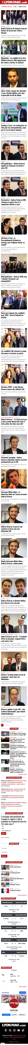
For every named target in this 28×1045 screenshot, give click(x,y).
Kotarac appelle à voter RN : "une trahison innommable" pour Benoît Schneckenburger (13, 711)
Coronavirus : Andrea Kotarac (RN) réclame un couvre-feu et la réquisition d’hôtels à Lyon (13, 202)
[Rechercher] (25, 2)
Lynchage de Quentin (15, 890)
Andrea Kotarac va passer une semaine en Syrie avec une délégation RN (11, 528)
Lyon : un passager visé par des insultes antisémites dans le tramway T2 (13, 790)
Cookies (2, 1043)
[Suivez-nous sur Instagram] (14, 1031)
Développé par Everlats (14, 1042)
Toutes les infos (22, 774)
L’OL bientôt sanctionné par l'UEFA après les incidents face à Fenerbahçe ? (18, 746)
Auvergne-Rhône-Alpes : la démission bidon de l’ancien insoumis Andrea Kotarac (14, 494)
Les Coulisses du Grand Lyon (7, 417)
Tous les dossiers (22, 895)
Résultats (25, 839)
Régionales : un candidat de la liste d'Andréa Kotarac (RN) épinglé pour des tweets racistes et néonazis (13, 60)
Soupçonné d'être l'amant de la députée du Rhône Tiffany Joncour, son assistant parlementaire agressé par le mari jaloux (13, 804)
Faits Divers (12, 759)
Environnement (13, 737)
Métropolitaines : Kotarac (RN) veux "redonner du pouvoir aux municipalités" (14, 278)
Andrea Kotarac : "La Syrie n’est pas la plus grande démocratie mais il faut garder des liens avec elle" (14, 421)
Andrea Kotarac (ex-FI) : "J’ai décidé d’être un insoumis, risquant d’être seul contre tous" (14, 638)
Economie (12, 767)
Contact (11, 1037)
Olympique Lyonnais (15, 884)
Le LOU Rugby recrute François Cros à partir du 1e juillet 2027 (18, 734)
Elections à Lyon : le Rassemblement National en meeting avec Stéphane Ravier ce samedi (13, 241)
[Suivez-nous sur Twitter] (10, 1031)
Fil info (15, 6)
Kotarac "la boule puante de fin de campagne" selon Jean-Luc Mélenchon (13, 676)
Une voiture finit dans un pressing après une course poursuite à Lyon (12, 796)
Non (3, 828)
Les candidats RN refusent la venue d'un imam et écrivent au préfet (13, 352)
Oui (3, 826)
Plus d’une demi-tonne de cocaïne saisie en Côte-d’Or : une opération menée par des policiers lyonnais (17, 763)
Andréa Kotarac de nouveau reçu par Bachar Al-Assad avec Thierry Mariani (14, 30)
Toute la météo (22, 986)
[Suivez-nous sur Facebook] (14, 1004)
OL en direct (12, 744)
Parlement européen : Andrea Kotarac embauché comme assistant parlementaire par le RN (14, 459)
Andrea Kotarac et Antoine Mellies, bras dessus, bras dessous (13, 601)
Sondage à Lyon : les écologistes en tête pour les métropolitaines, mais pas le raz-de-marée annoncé (13, 127)
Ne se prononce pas (6, 830)
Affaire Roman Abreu (15, 867)
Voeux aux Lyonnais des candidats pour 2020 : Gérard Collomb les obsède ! (13, 315)
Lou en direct (13, 731)
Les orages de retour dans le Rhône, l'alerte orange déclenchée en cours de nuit (17, 740)
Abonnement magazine (7, 6)
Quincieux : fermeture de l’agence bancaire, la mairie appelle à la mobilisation (17, 770)
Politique (3, 26)
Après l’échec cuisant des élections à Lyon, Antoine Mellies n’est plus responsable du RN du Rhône (13, 93)
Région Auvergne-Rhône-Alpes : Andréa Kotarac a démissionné (12, 562)
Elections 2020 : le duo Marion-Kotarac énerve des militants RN (12, 388)
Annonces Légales (22, 6)
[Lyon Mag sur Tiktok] (23, 1031)
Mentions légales (17, 1035)
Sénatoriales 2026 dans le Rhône (16, 879)
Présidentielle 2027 (15, 873)
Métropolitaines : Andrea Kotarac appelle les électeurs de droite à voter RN (13, 165)
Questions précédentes (5, 837)
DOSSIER (11, 865)
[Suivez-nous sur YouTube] (18, 1031)
